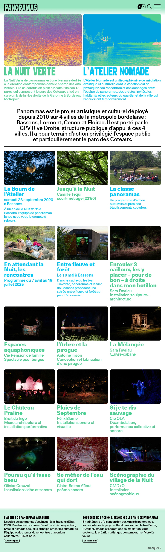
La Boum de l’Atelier (19, 191)
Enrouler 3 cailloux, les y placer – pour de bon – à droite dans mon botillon (133, 274)
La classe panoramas (125, 191)
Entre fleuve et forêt (76, 267)
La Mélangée (127, 344)
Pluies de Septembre (71, 410)
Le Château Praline (19, 410)
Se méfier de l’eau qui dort (80, 477)
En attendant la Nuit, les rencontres (23, 269)
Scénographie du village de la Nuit (132, 477)
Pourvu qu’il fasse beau (27, 477)
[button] (142, 7)
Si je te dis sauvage (123, 410)
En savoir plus (11, 540)
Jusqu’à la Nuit (76, 188)
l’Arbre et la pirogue (72, 347)
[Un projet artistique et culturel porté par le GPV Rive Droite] (21, 7)
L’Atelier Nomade (116, 72)
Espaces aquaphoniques (24, 347)
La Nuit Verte (29, 72)
